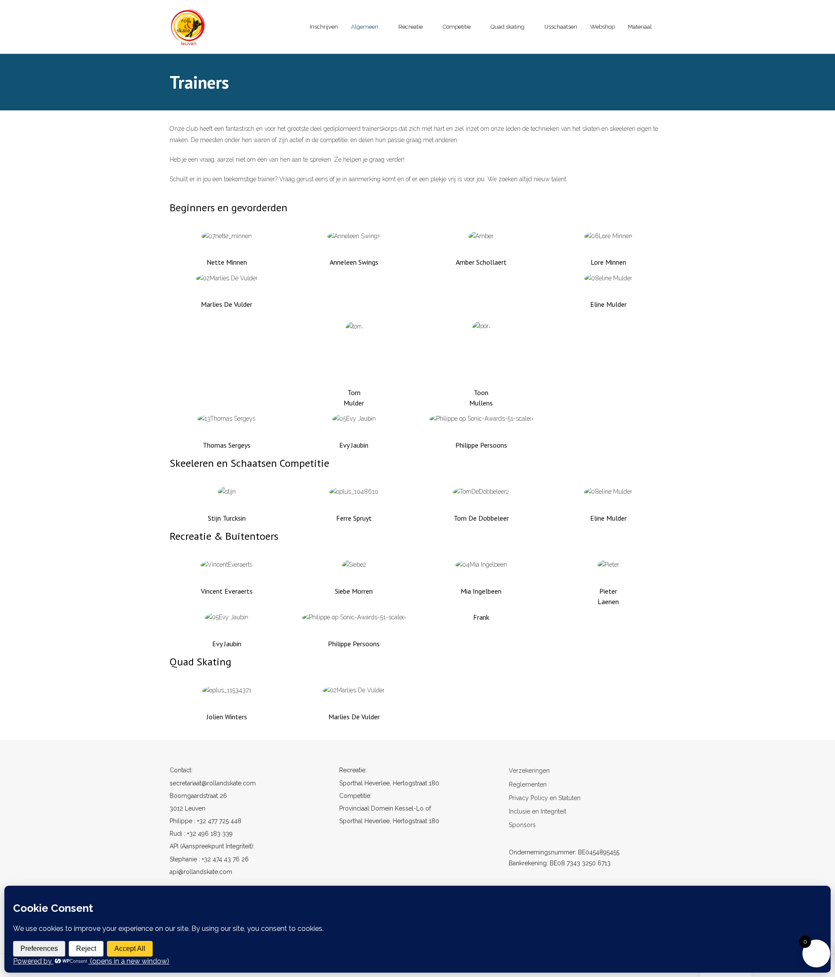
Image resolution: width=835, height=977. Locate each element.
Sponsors (522, 824)
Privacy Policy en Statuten (545, 797)
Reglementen (528, 784)
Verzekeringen (529, 770)
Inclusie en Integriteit (537, 811)
